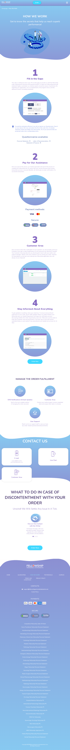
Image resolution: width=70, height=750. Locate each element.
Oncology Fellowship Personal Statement (35, 697)
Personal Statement (22, 141)
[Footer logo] (35, 567)
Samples (61, 575)
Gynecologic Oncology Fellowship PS (35, 720)
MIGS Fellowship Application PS (35, 730)
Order (37, 2)
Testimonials (48, 575)
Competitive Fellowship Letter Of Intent (35, 624)
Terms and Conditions (28, 579)
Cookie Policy (35, 592)
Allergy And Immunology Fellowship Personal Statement (35, 690)
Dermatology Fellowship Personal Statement (35, 664)
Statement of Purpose (32, 143)
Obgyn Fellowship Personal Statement (35, 667)
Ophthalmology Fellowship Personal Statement (35, 680)
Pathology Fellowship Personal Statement (35, 647)
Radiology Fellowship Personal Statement (35, 684)
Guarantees (22, 575)
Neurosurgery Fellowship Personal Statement (35, 687)
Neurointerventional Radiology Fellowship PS (35, 710)
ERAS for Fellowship (35, 717)
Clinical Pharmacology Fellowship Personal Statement (35, 677)
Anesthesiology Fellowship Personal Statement (35, 630)
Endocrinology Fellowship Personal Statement (35, 657)
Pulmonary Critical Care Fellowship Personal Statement (35, 637)
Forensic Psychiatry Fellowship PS (35, 707)
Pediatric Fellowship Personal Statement (35, 644)
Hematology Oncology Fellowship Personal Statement (35, 634)
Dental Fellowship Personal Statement (35, 737)
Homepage (5, 8)
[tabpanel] (35, 525)
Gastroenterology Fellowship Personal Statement (35, 650)
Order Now (35, 361)
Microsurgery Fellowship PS (35, 727)
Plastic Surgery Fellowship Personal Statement (35, 674)
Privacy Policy (40, 578)
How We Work (35, 575)
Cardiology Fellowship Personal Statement (35, 640)
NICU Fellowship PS (35, 724)
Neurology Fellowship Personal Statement (35, 670)
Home (8, 575)
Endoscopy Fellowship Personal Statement (35, 660)
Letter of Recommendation (40, 141)
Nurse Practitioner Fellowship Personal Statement (35, 627)
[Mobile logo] (6, 3)
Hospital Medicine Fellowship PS (35, 700)
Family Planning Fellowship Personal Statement (35, 734)
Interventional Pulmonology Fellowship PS (35, 704)
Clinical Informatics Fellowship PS (35, 714)
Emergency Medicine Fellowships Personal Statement (35, 654)
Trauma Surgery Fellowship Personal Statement (35, 694)
